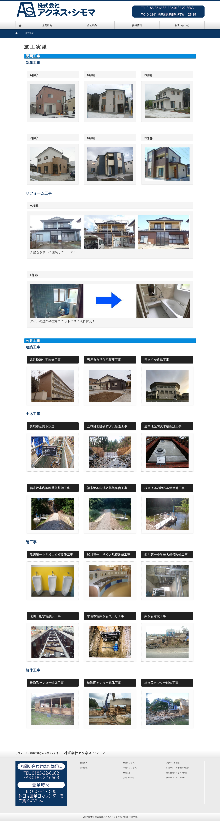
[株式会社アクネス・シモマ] (55, 2)
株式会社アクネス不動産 (176, 773)
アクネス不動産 (172, 763)
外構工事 (127, 773)
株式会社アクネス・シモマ (107, 817)
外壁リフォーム (129, 763)
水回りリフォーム (130, 768)
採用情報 (83, 768)
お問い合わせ (128, 777)
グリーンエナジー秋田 (175, 777)
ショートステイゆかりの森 (177, 768)
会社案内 (83, 763)
